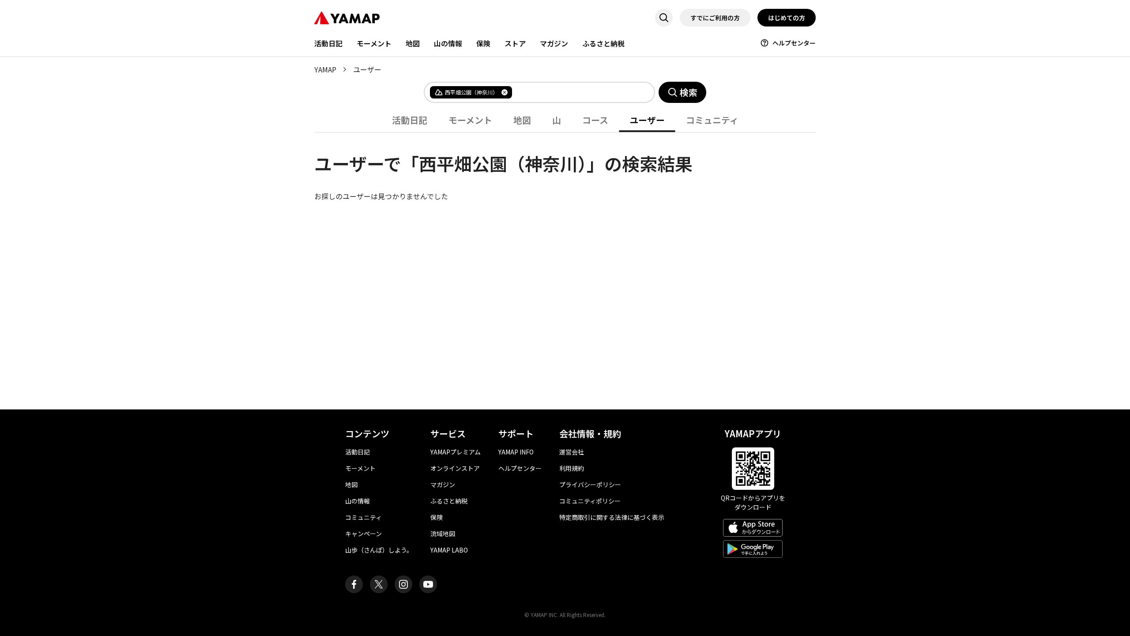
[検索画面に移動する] (664, 17)
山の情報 (448, 43)
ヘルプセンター (794, 42)
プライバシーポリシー (590, 484)
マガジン (554, 43)
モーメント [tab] (470, 120)
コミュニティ (363, 517)
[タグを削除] (504, 92)
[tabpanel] (565, 166)
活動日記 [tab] (409, 120)
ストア (515, 43)
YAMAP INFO (516, 451)
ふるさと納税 (603, 43)
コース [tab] (595, 120)
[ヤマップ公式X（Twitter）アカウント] (379, 584)
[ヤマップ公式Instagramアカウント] (403, 584)
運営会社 (571, 451)
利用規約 (571, 468)
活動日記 (328, 43)
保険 (483, 43)
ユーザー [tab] (647, 120)
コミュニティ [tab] (712, 120)
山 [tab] (556, 120)
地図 (413, 43)
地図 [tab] (522, 120)
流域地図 (442, 533)
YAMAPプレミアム (455, 451)
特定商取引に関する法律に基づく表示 (611, 517)
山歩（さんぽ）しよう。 (379, 549)
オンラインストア (455, 468)
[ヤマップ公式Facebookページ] (354, 584)
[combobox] (576, 92)
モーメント (374, 43)
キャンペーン (363, 533)
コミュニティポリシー (590, 500)
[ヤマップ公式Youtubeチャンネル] (428, 584)
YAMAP (325, 69)
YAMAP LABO (449, 549)
